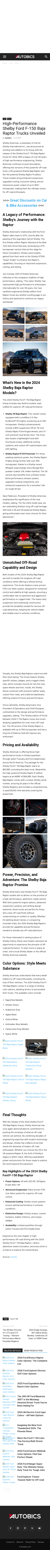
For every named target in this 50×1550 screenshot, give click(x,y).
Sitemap (41, 1542)
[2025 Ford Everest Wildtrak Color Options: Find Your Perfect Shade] (9, 1455)
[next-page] (8, 1490)
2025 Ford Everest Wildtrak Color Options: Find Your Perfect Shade (31, 1454)
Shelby (14, 1257)
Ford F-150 (14, 1319)
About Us (20, 1542)
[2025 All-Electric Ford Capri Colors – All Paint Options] (9, 1416)
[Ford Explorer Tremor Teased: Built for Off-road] (9, 1480)
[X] (32, 1528)
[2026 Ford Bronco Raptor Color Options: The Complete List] (9, 1361)
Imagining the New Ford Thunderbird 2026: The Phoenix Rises (29, 1428)
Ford (16, 63)
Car (11, 63)
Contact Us (10, 1542)
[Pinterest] (25, 1528)
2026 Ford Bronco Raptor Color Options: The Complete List (32, 1360)
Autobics (8, 138)
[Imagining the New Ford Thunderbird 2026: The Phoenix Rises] (9, 1432)
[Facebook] (10, 1528)
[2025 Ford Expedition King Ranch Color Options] (9, 1387)
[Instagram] (18, 1528)
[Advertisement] (25, 26)
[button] (4, 56)
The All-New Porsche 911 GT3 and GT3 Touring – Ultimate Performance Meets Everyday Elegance (12, 1335)
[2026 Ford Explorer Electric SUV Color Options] (9, 1374)
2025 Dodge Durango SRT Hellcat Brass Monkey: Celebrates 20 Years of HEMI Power (37, 1334)
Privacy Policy (30, 1542)
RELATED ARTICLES (12, 1351)
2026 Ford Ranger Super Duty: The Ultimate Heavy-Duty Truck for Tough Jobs (31, 1466)
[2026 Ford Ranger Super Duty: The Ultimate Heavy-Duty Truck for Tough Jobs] (9, 1468)
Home (5, 63)
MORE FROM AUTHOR (33, 1351)
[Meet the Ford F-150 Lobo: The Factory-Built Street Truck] (9, 1442)
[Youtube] (39, 1528)
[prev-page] (4, 1490)
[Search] (46, 56)
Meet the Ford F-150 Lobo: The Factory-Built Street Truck (31, 1441)
